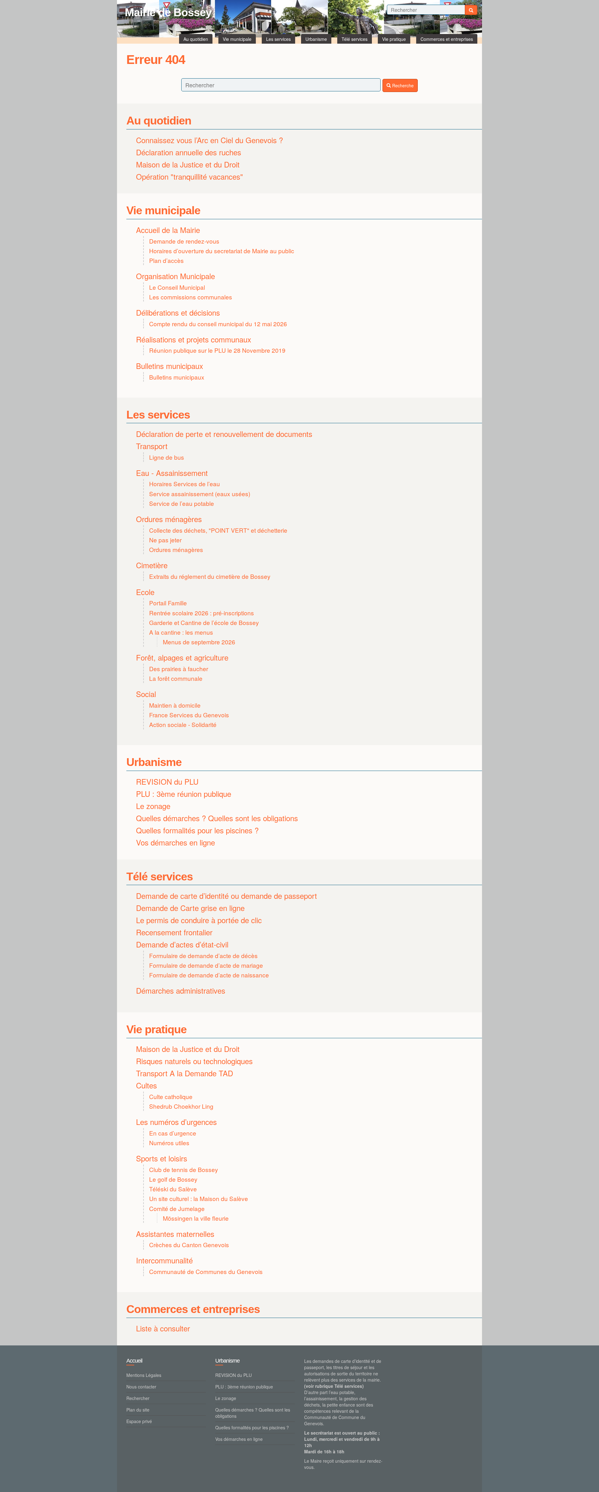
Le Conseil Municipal (177, 287)
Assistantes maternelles (175, 1233)
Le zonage (153, 805)
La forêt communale (175, 678)
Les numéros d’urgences (176, 1121)
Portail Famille (168, 602)
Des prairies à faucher (178, 668)
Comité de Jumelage (177, 1208)
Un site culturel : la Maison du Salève (198, 1198)
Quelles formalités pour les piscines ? (197, 830)
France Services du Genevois (189, 714)
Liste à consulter (163, 1328)
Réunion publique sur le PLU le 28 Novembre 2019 (217, 350)
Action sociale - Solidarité (183, 724)
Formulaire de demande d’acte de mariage (206, 965)
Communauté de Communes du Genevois (206, 1271)
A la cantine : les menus (181, 632)
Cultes (146, 1085)
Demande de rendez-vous (184, 241)
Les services (158, 414)
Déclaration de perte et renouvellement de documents (224, 433)
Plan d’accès (166, 260)
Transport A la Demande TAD (184, 1073)
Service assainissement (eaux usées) (199, 493)
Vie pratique (156, 1029)
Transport (152, 445)
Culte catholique (170, 1096)
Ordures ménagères (169, 518)
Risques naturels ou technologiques (194, 1060)
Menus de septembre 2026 (199, 641)
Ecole (145, 591)
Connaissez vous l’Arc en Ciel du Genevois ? (209, 139)
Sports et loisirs (161, 1158)
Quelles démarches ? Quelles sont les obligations (217, 817)
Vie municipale (163, 210)
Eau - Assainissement (172, 472)
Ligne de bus (166, 457)
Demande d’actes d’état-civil (182, 944)
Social (146, 693)
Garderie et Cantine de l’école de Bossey (204, 622)
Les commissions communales (190, 297)
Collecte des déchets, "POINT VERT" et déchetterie (218, 530)
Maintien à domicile (175, 705)
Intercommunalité (164, 1260)
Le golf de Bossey (173, 1179)
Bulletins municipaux (169, 365)
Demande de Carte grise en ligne (190, 907)
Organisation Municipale (175, 275)
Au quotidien (158, 120)
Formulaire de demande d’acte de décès (203, 955)
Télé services (159, 876)
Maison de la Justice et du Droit (188, 164)
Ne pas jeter (165, 539)
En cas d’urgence (172, 1133)
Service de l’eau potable (181, 503)
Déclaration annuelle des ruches (188, 152)
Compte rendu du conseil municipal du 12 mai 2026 (218, 323)
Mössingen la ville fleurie (196, 1218)
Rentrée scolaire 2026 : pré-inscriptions (201, 612)
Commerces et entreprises (193, 1309)
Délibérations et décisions (178, 312)
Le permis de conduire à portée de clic (199, 919)
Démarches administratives (180, 990)
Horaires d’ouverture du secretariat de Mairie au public (221, 250)
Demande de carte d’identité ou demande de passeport (226, 895)
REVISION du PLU (167, 781)
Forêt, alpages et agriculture (182, 657)
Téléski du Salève (173, 1188)
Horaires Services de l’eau (184, 483)
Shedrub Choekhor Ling (181, 1106)
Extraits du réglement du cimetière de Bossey (209, 576)
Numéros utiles (169, 1142)
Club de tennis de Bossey (183, 1169)
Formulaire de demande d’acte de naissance (209, 975)
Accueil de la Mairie (168, 229)
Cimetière (152, 565)
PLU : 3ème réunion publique (183, 793)
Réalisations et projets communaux (193, 339)
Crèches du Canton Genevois (189, 1244)
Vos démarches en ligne (175, 842)
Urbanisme (154, 762)
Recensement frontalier (174, 932)
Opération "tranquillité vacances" (189, 176)
